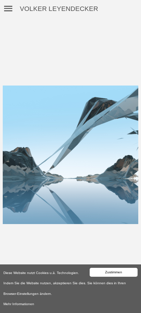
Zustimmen (113, 272)
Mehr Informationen (18, 304)
